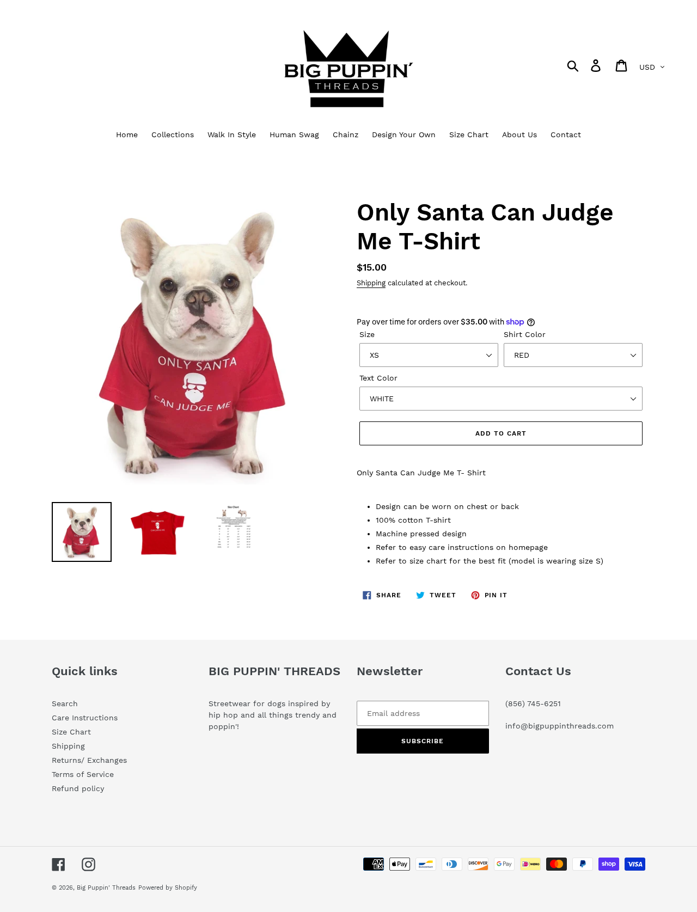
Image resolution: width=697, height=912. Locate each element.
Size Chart (71, 731)
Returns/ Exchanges (89, 760)
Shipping (371, 283)
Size (367, 334)
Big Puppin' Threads (106, 887)
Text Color (378, 378)
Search (65, 703)
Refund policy (78, 788)
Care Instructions (85, 717)
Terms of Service (83, 774)
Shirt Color (525, 334)
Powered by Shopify (167, 887)
